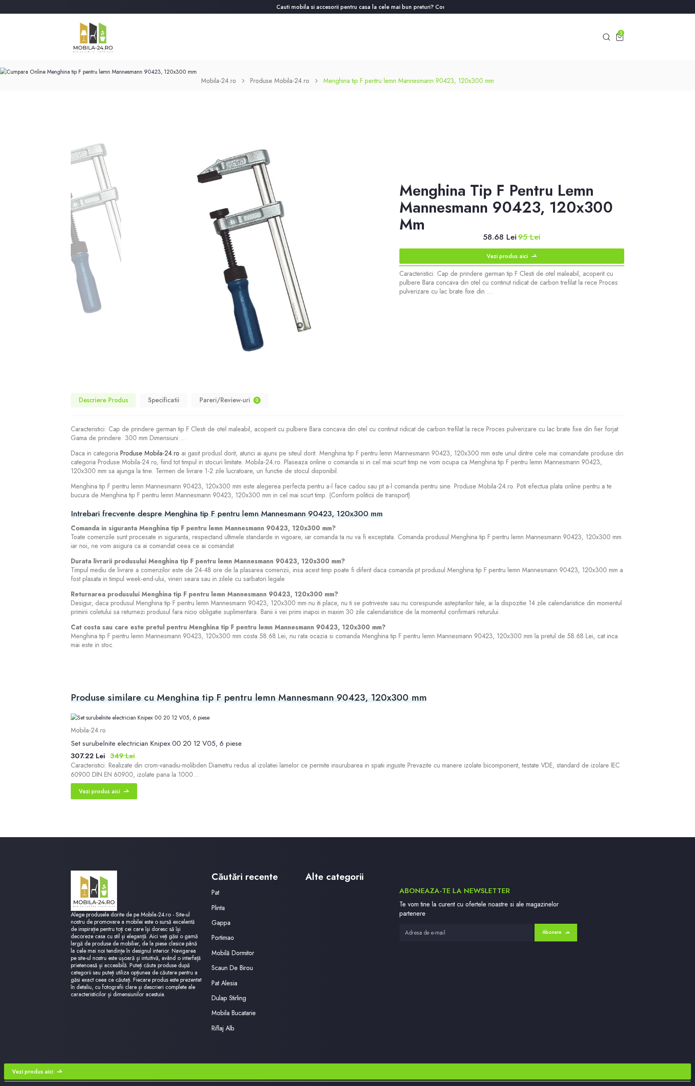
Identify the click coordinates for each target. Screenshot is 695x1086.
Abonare (551, 932)
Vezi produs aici (507, 256)
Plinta (218, 907)
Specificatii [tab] (163, 400)
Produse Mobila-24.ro (279, 80)
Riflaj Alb (223, 1028)
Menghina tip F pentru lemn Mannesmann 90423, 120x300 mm (408, 80)
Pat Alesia (224, 983)
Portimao (223, 937)
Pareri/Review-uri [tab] (229, 400)
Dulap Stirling (229, 998)
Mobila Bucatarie (234, 1013)
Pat (215, 892)
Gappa (221, 922)
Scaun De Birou (232, 967)
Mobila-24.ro (218, 80)
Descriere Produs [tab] (103, 400)
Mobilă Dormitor (233, 953)
